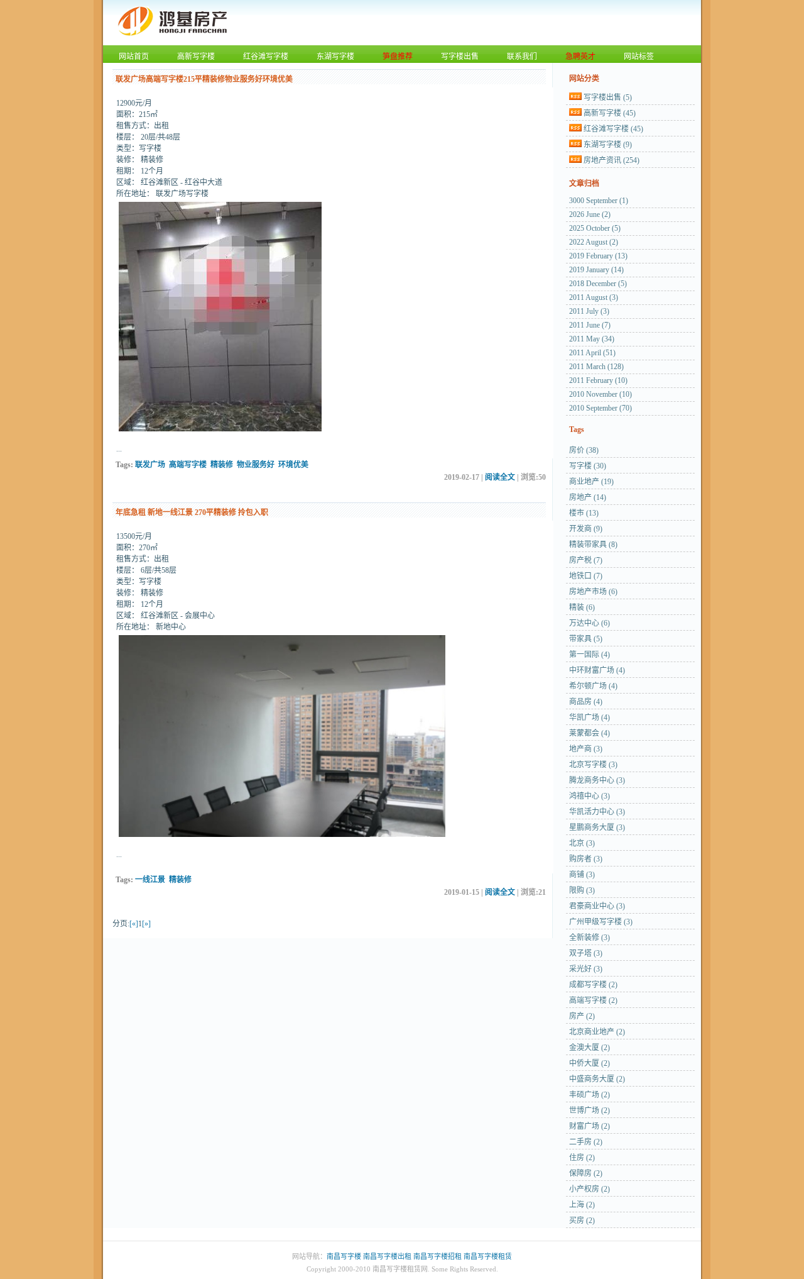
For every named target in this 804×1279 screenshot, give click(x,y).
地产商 (585, 749)
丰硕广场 (589, 1094)
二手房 (585, 1142)
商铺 (582, 874)
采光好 (585, 969)
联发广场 (150, 464)
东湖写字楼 (335, 56)
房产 (582, 1016)
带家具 (585, 638)
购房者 (585, 859)
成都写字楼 (593, 984)
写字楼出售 (460, 56)
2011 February (598, 380)
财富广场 (589, 1126)
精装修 (221, 464)
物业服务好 (255, 464)
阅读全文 (500, 477)
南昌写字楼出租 (387, 1256)
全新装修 (589, 937)
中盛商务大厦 (597, 1079)
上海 (582, 1204)
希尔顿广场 (593, 686)
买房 (582, 1220)
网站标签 (639, 56)
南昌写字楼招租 (437, 1256)
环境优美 (293, 464)
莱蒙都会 (589, 733)
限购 (582, 890)
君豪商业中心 (597, 906)
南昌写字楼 (344, 1256)
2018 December (598, 283)
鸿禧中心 (589, 796)
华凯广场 (589, 717)
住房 (582, 1157)
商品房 (585, 701)
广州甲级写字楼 (601, 921)
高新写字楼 (196, 56)
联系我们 (522, 56)
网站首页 (134, 56)
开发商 (585, 528)
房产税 (585, 560)
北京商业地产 (597, 1031)
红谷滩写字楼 (265, 56)
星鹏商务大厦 (597, 827)
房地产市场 (593, 591)
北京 (582, 843)
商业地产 (591, 481)
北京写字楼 (593, 764)
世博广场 (589, 1110)
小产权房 (589, 1189)
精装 (582, 607)
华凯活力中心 (597, 811)
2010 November (600, 394)
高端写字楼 (188, 464)
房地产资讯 (611, 160)
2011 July (589, 311)
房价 (584, 450)
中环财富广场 (597, 670)
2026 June (590, 214)
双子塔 (585, 953)
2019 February (598, 256)
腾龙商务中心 (597, 780)
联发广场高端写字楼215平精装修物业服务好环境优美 (204, 79)
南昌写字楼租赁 (488, 1256)
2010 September (600, 408)
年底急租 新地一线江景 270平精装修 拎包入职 (192, 512)
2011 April (592, 352)
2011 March (596, 366)
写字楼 (587, 466)
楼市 (584, 513)
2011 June (590, 325)
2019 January (596, 269)
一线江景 (150, 879)
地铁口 (585, 576)
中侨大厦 (589, 1063)
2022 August (593, 242)
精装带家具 (593, 544)
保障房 (585, 1173)
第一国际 (589, 654)
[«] (133, 923)
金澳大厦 (589, 1047)
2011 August (593, 297)
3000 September (598, 200)
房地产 (587, 497)
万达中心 (589, 623)
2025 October (595, 228)
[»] (146, 923)
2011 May (591, 339)
